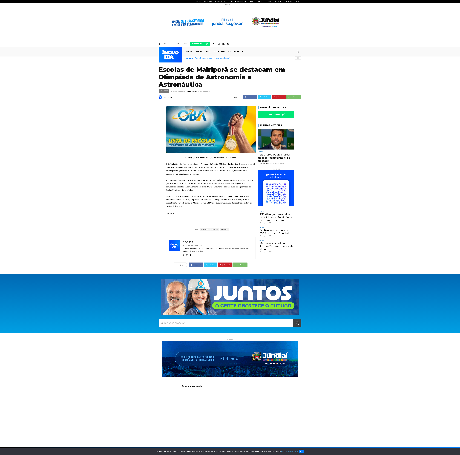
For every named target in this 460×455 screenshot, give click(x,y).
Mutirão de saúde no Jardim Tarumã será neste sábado (216, 58)
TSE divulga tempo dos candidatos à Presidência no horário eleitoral (276, 217)
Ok (301, 451)
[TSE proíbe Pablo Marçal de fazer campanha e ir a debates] (276, 139)
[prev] (296, 58)
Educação (215, 229)
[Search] (297, 323)
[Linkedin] (223, 44)
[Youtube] (228, 44)
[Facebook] (214, 44)
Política (260, 151)
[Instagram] (218, 44)
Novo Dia (168, 97)
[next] (299, 58)
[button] (297, 51)
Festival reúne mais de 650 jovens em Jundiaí (274, 232)
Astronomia (205, 229)
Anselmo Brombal (264, 163)
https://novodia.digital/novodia (192, 245)
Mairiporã (164, 91)
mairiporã (224, 229)
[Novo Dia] (161, 97)
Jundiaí (262, 227)
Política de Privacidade (289, 451)
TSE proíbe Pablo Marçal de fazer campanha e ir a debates (274, 157)
